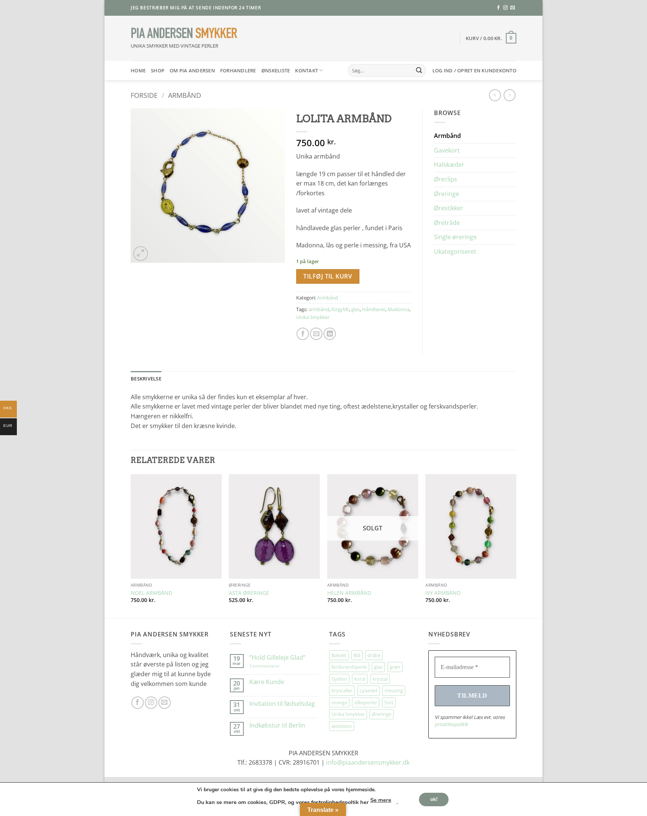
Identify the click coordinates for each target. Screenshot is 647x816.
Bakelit (338, 655)
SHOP (157, 70)
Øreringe (446, 194)
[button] (491, 38)
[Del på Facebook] (303, 334)
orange (339, 702)
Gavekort (447, 150)
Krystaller (341, 690)
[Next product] (495, 95)
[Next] (516, 545)
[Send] (419, 70)
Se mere (380, 800)
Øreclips (445, 179)
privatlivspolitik (451, 724)
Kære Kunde (266, 682)
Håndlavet (373, 309)
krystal (380, 678)
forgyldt (340, 309)
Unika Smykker (312, 317)
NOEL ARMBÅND (151, 593)
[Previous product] (509, 95)
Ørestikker (448, 208)
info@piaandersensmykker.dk (368, 762)
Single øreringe (455, 237)
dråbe (373, 655)
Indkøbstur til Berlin (277, 725)
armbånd (319, 309)
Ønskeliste (275, 70)
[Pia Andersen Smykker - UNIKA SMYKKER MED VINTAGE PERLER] (184, 33)
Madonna (398, 309)
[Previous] (131, 545)
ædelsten (341, 726)
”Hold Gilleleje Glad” (277, 657)
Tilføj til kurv (327, 276)
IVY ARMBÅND (443, 593)
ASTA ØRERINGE (249, 593)
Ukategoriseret (455, 251)
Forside (144, 95)
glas (355, 309)
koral (359, 678)
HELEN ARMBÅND (349, 593)
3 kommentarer (272, 665)
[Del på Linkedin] (330, 334)
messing (394, 690)
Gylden (339, 678)
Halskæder (449, 164)
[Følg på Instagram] (505, 7)
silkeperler (365, 702)
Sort (389, 702)
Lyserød (368, 690)
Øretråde (447, 223)
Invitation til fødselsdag (282, 703)
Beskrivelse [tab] (146, 378)
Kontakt (306, 70)
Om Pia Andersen (192, 70)
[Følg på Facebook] (498, 7)
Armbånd (184, 95)
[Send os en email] (512, 7)
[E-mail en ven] (316, 334)
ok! (433, 799)
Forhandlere (238, 70)
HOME (138, 70)
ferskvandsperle (349, 666)
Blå (356, 655)
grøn (395, 666)
